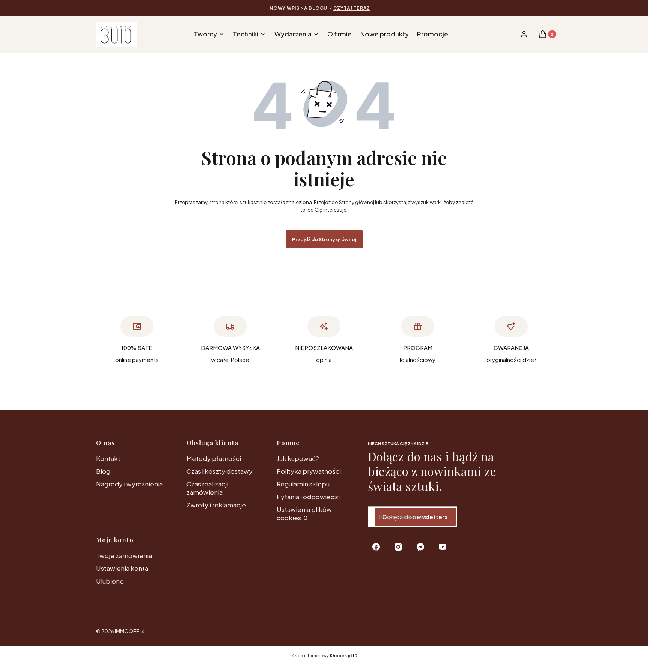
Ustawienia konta (122, 568)
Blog (103, 471)
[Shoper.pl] (141, 631)
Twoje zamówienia (124, 555)
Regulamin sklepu (303, 484)
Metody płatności (213, 458)
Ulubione (110, 581)
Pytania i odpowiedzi (308, 496)
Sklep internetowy (321, 655)
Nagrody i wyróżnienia (129, 484)
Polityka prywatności (309, 471)
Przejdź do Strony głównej (324, 239)
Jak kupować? (298, 458)
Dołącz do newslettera (415, 516)
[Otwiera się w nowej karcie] (376, 547)
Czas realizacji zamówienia (207, 488)
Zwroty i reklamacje (216, 505)
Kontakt (108, 458)
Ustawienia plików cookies (304, 513)
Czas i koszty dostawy (219, 471)
